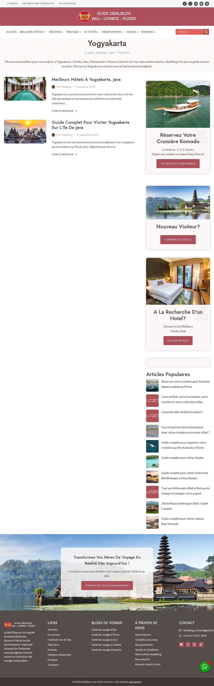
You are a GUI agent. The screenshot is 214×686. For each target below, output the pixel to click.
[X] (187, 644)
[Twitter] (190, 4)
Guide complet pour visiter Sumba (182, 457)
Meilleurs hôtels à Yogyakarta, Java (86, 79)
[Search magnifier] (206, 32)
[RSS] (207, 4)
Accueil (11, 32)
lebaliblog (66, 87)
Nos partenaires (144, 644)
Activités (53, 629)
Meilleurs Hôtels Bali (59, 654)
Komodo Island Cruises (147, 664)
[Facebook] (196, 4)
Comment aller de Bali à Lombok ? (182, 412)
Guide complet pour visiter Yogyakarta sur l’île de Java (90, 125)
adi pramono (135, 681)
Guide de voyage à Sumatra (106, 649)
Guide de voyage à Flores (105, 634)
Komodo (52, 649)
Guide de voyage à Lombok (106, 644)
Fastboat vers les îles (59, 639)
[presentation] (25, 89)
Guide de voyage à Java (104, 639)
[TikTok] (185, 4)
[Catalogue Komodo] (178, 104)
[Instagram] (201, 4)
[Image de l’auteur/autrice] (53, 87)
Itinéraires (53, 644)
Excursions (54, 634)
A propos (12, 3)
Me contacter (67, 3)
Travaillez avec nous (146, 639)
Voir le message (64, 111)
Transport (53, 664)
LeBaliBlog (67, 135)
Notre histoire (143, 634)
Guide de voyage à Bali (104, 629)
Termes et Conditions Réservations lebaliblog (148, 652)
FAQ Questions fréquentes (38, 3)
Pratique (52, 659)
